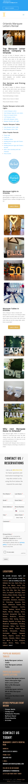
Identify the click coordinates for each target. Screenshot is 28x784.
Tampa (20, 595)
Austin (11, 628)
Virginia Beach (20, 628)
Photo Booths (7, 153)
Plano (17, 643)
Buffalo (5, 616)
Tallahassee (11, 604)
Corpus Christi (8, 643)
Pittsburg (22, 624)
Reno (23, 621)
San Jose (11, 583)
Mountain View (7, 588)
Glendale (11, 638)
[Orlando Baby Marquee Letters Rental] (14, 346)
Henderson (6, 624)
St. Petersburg (8, 602)
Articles (8, 720)
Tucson (18, 636)
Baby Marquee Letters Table (11, 127)
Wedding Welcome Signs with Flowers (13, 141)
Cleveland (14, 607)
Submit (6, 559)
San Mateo (11, 585)
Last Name (19, 494)
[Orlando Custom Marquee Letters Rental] (14, 247)
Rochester (13, 616)
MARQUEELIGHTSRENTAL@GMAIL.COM (13, 764)
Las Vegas (18, 621)
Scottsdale (6, 633)
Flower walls (7, 135)
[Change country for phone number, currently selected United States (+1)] (16, 511)
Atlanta (14, 633)
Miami (10, 595)
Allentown (5, 626)
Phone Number (19, 507)
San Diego (18, 592)
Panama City (20, 604)
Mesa (23, 636)
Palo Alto (10, 590)
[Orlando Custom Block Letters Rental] (14, 368)
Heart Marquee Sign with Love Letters (13, 113)
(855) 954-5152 (6, 1)
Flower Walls (10, 709)
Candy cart (6, 137)
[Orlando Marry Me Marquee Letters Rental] (14, 293)
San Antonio (20, 626)
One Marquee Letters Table (11, 129)
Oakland (5, 583)
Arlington (22, 640)
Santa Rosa (18, 583)
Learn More (14, 206)
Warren (10, 612)
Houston (5, 628)
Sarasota (17, 602)
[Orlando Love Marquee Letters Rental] (14, 225)
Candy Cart (9, 711)
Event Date (19, 500)
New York (22, 614)
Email (5, 500)
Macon (5, 636)
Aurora (23, 612)
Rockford (5, 614)
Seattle (22, 607)
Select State (19, 515)
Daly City (17, 590)
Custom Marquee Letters (10, 111)
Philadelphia (14, 624)
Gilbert (18, 638)
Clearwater (21, 600)
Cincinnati (14, 600)
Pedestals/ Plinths (8, 139)
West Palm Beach (18, 597)
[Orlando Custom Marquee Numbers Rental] (14, 270)
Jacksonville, (7, 600)
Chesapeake (13, 631)
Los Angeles (10, 592)
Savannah (22, 633)
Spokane (11, 609)
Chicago (16, 612)
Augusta (11, 636)
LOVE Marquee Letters (9, 117)
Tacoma (5, 609)
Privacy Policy (7, 534)
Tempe (23, 638)
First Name (7, 494)
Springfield (13, 614)
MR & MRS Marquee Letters (11, 119)
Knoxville (11, 621)
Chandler (5, 638)
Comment (6, 521)
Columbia (5, 619)
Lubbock (5, 645)
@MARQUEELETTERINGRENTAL (11, 771)
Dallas (12, 626)
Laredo (23, 643)
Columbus (5, 607)
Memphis (5, 621)
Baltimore (22, 616)
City (4, 515)
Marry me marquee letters (10, 115)
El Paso (14, 640)
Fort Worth (6, 640)
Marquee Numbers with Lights (11, 121)
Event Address (8, 507)
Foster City (21, 585)
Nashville (22, 619)
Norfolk (5, 631)
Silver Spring (14, 619)
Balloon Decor (7, 143)
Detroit (18, 609)
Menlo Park (15, 588)
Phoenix (22, 631)
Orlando (15, 595)
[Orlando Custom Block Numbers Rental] (14, 391)
